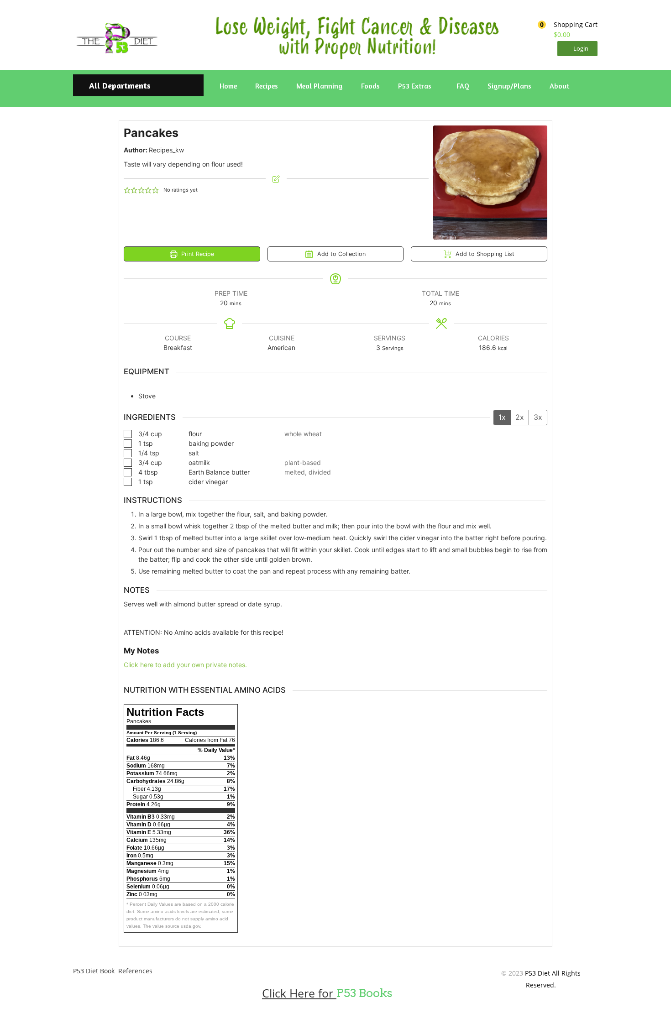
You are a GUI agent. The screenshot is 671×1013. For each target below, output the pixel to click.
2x (519, 417)
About (559, 85)
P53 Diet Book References (112, 970)
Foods (370, 85)
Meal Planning (319, 85)
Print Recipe (196, 254)
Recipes (266, 85)
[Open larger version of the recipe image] (490, 182)
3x (538, 417)
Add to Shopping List (484, 254)
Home (228, 85)
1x (502, 417)
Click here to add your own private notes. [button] (185, 664)
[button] (565, 29)
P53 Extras (415, 85)
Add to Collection (340, 254)
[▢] (130, 434)
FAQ (462, 85)
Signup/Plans (509, 85)
